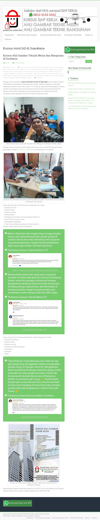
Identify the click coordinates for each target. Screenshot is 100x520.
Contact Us (89, 35)
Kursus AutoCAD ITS (21, 69)
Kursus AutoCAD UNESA (15, 71)
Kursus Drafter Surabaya (31, 73)
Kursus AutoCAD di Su (26, 67)
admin (7, 63)
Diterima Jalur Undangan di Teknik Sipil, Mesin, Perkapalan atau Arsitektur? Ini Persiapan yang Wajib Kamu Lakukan (81, 100)
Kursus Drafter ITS (19, 73)
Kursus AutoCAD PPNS (33, 69)
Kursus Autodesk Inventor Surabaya (44, 71)
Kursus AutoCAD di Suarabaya (40, 67)
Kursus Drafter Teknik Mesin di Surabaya (48, 73)
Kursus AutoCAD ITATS (9, 69)
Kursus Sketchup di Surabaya (56, 75)
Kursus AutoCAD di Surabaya (56, 67)
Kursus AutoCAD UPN (28, 71)
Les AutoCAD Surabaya (9, 77)
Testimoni (8, 39)
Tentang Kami (9, 35)
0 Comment (39, 77)
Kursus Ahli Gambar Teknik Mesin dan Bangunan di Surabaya (33, 57)
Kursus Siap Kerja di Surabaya (40, 75)
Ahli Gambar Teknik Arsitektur (27, 35)
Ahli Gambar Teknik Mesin (73, 35)
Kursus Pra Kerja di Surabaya (25, 75)
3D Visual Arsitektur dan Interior (50, 35)
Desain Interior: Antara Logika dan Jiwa (81, 89)
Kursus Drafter (19, 63)
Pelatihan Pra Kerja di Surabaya (23, 77)
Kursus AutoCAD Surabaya (47, 69)
